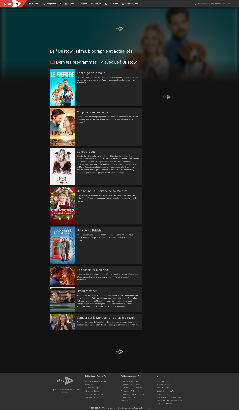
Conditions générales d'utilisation (169, 401)
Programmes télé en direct (130, 385)
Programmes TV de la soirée (131, 388)
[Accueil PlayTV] (65, 381)
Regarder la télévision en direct (96, 381)
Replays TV (89, 385)
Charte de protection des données (169, 397)
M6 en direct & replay (92, 391)
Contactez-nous (163, 381)
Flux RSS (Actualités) (164, 404)
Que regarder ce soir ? (129, 397)
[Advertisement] (119, 28)
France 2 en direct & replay (94, 394)
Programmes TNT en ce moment (133, 394)
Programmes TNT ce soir (130, 391)
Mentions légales (163, 394)
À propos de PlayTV (164, 385)
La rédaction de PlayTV (165, 391)
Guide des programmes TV (130, 381)
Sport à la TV (125, 401)
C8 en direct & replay (92, 397)
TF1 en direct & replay (92, 388)
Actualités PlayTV (163, 388)
